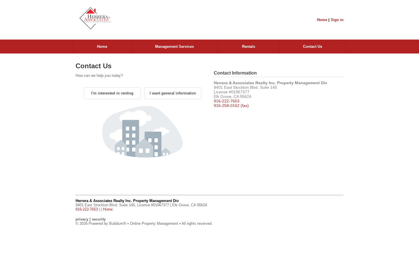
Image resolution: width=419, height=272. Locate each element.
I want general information (173, 93)
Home (322, 20)
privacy (82, 219)
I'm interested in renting (112, 93)
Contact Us (312, 46)
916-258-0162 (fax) (231, 105)
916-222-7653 (226, 101)
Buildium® (117, 223)
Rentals (248, 46)
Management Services (174, 46)
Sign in (337, 20)
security (99, 219)
